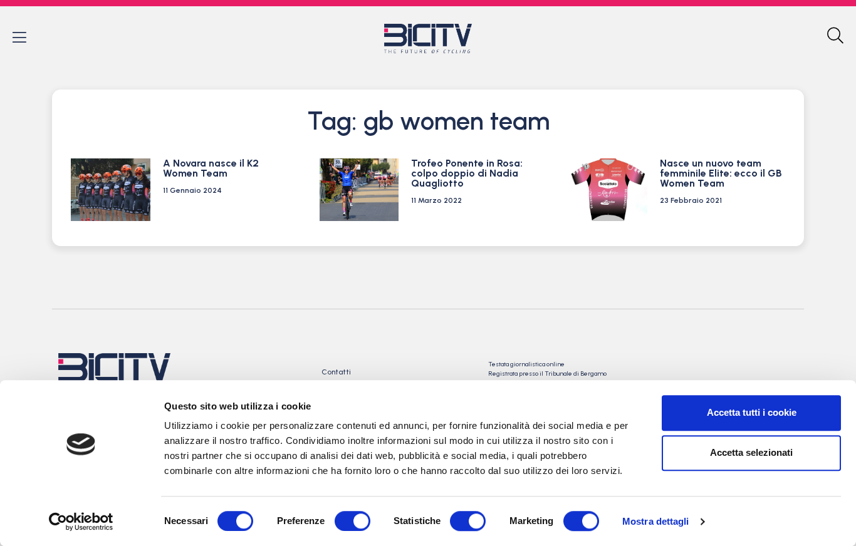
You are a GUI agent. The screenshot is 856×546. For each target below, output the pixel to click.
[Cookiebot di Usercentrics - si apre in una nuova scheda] (81, 521)
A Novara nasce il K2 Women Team (211, 168)
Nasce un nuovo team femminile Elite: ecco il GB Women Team (721, 173)
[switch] (352, 521)
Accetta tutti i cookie (751, 412)
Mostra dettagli (655, 521)
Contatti (336, 372)
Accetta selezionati (751, 452)
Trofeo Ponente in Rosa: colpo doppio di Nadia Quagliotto (467, 173)
